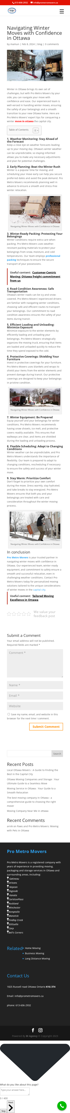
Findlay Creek (16, 920)
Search (57, 753)
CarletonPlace (16, 899)
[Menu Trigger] (61, 11)
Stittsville (13, 924)
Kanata (13, 895)
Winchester (14, 907)
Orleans (13, 882)
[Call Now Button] (62, 1105)
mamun (14, 44)
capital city (39, 589)
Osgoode (13, 891)
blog (39, 44)
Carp (11, 928)
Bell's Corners (16, 932)
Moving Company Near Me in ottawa (27, 810)
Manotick (14, 915)
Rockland (13, 903)
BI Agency (32, 1036)
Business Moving (34, 953)
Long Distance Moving (37, 958)
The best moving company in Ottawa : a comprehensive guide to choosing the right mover (31, 801)
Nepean (13, 886)
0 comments (52, 44)
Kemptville (14, 911)
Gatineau (14, 878)
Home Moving (33, 948)
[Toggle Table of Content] (34, 130)
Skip (3, 1110)
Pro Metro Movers (17, 557)
